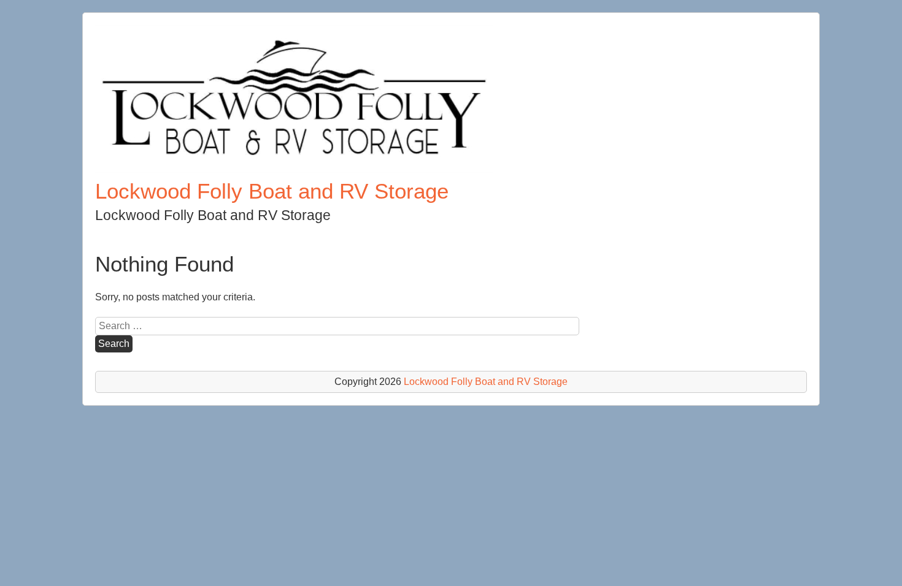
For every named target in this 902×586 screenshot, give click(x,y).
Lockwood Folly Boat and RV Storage (272, 191)
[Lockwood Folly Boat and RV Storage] (294, 170)
